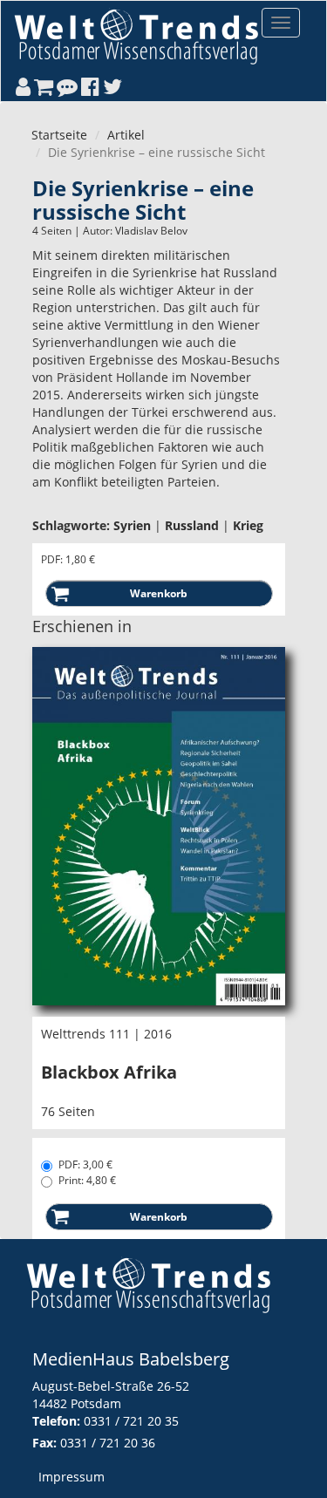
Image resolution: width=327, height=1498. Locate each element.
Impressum (71, 1476)
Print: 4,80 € (87, 1180)
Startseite (59, 134)
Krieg (248, 525)
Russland (192, 525)
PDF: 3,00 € (85, 1164)
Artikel (126, 134)
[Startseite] (136, 36)
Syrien (132, 525)
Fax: (44, 1442)
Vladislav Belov (151, 230)
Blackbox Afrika (109, 1072)
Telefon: (56, 1421)
